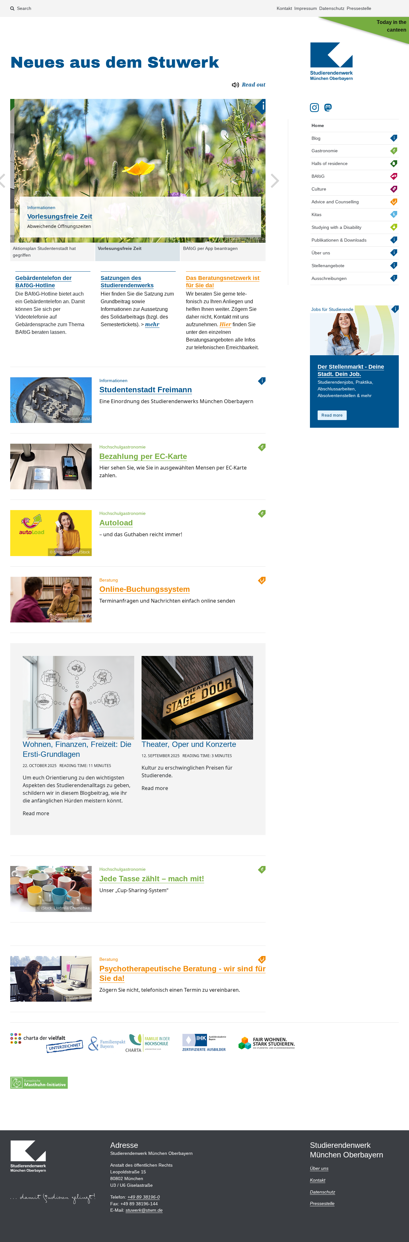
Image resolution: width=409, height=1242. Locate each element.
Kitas (316, 214)
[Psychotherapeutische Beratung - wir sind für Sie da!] (51, 1001)
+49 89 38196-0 (143, 1197)
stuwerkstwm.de (144, 1210)
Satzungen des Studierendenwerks (127, 282)
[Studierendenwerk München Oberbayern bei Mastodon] (329, 107)
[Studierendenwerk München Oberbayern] (331, 61)
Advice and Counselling (335, 201)
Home (318, 125)
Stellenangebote (328, 265)
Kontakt (284, 8)
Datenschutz (331, 8)
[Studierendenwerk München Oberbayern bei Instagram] (314, 107)
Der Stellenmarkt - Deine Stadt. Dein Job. (351, 370)
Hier (225, 324)
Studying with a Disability (336, 227)
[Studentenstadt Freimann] (51, 422)
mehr (152, 324)
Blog (316, 138)
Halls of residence (330, 163)
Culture (319, 189)
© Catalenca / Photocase (242, 239)
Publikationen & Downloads (339, 240)
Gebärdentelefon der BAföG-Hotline (43, 282)
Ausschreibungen (329, 278)
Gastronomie (325, 150)
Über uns (321, 252)
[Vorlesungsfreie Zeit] (138, 171)
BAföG (318, 176)
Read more (332, 415)
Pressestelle (359, 8)
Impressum (305, 8)
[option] (138, 171)
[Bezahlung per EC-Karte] (51, 489)
